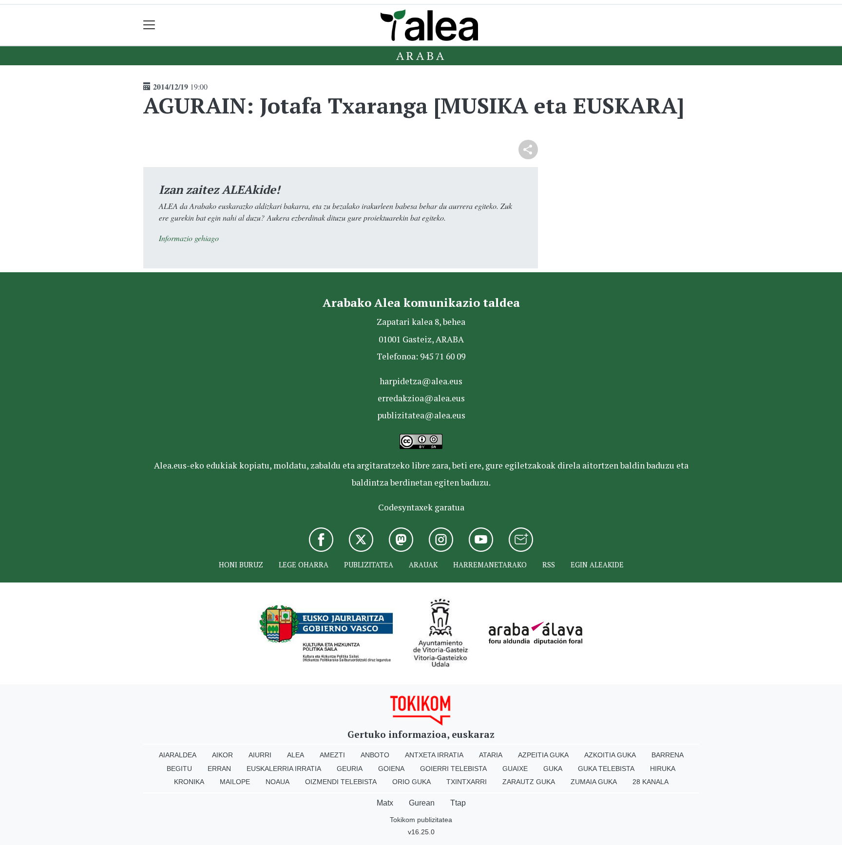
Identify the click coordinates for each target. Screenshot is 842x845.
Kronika (189, 782)
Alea (295, 755)
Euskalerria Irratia (284, 768)
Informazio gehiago (189, 238)
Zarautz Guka (528, 782)
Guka (552, 768)
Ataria (490, 755)
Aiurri (260, 755)
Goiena (391, 768)
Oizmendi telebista (341, 782)
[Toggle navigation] (149, 25)
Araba (421, 55)
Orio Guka (411, 782)
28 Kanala (650, 782)
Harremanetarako (490, 564)
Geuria (350, 768)
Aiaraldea (177, 755)
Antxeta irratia (434, 755)
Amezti (332, 755)
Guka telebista (606, 768)
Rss (548, 564)
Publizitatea (368, 564)
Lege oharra (303, 564)
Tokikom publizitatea (421, 820)
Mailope (235, 782)
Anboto (375, 755)
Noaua (277, 782)
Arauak (423, 564)
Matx (385, 803)
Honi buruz (241, 564)
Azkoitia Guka (610, 755)
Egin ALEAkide (597, 564)
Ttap (458, 803)
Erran (219, 768)
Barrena (667, 755)
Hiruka (662, 768)
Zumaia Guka (594, 782)
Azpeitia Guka (543, 755)
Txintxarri (466, 782)
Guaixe (515, 768)
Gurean (422, 803)
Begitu (179, 768)
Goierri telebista (453, 768)
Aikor (222, 755)
